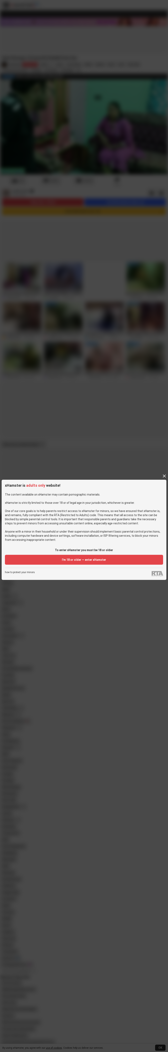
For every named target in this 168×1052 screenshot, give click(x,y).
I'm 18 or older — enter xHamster (84, 559)
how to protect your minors (20, 572)
